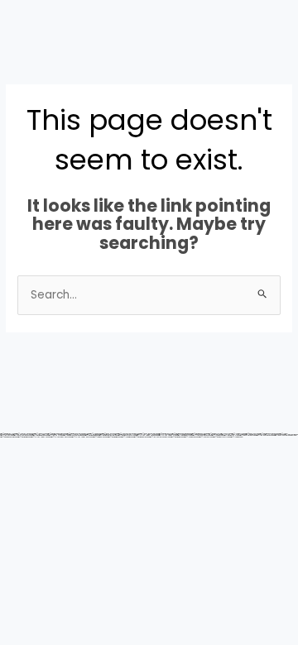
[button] (149, 58)
